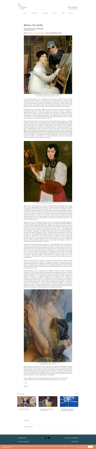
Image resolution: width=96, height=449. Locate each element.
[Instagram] (45, 438)
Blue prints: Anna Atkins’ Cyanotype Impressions (67, 409)
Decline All (84, 446)
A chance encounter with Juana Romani (46, 409)
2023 (26, 382)
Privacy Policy (7, 447)
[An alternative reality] (26, 401)
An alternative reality (24, 409)
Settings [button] (77, 446)
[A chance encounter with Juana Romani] (48, 401)
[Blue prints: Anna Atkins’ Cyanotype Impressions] (69, 401)
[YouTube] (49, 438)
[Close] (94, 447)
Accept (90, 446)
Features (26, 386)
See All (77, 393)
